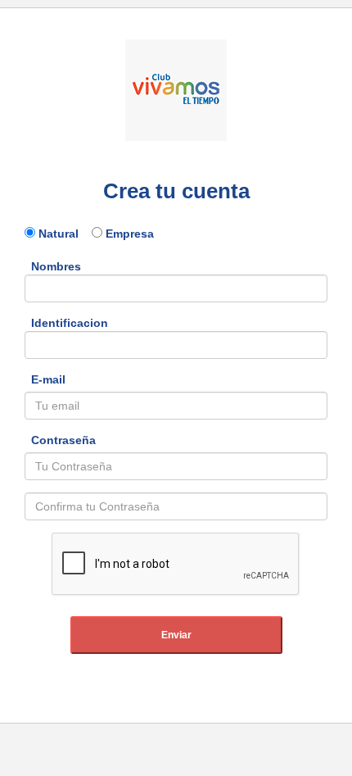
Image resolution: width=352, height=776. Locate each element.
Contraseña (60, 440)
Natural (63, 233)
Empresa (128, 233)
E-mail (45, 379)
